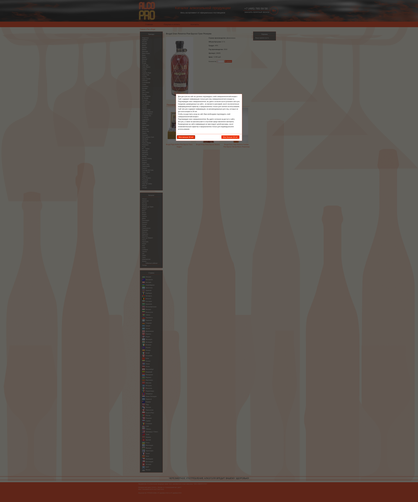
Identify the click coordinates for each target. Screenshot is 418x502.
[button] (186, 137)
